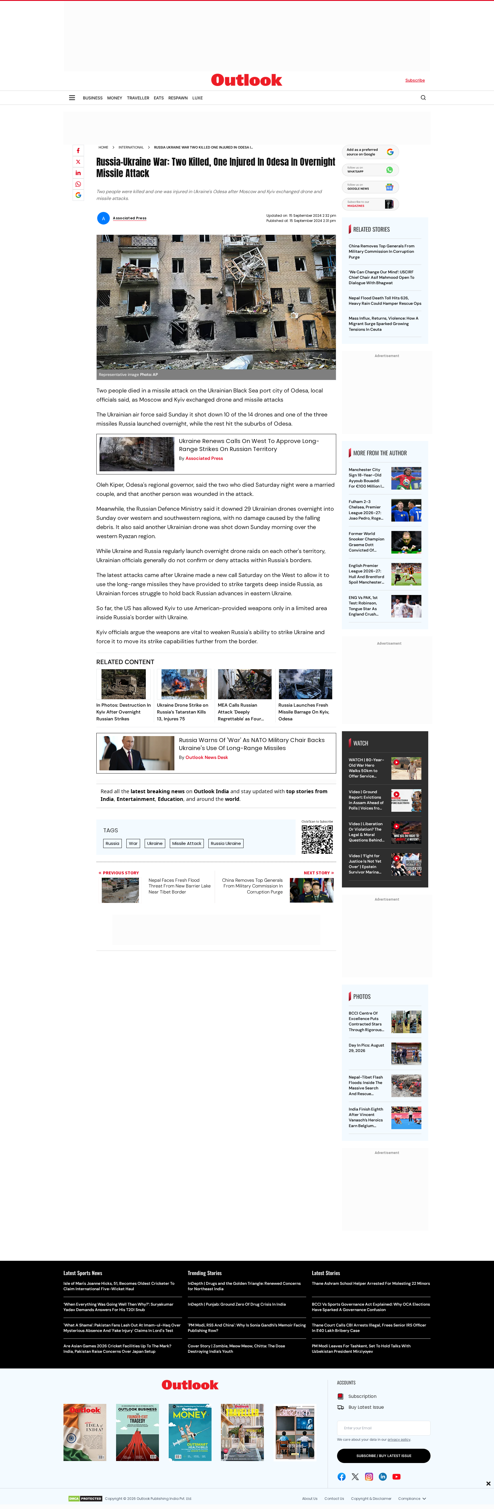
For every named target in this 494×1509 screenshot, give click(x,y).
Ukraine (155, 843)
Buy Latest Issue (366, 1407)
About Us (310, 1498)
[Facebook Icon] (341, 1476)
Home (103, 147)
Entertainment (136, 798)
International (131, 147)
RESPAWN (178, 97)
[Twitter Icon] (355, 1476)
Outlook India (211, 791)
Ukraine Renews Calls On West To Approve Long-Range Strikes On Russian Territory (249, 445)
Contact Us (334, 1498)
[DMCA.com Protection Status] (85, 1498)
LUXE (197, 97)
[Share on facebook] (78, 150)
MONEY (114, 97)
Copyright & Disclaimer (371, 1498)
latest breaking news (158, 791)
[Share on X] (78, 161)
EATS (159, 97)
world (232, 798)
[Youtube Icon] (396, 1476)
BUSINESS (93, 97)
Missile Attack (186, 843)
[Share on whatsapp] (78, 184)
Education (170, 798)
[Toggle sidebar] (72, 98)
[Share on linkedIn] (78, 172)
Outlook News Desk (207, 757)
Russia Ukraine (226, 843)
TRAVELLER (138, 97)
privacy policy (399, 1439)
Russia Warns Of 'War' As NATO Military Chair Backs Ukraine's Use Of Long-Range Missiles (252, 744)
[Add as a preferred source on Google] (78, 195)
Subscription (362, 1396)
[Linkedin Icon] (382, 1476)
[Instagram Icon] (369, 1476)
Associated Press (204, 458)
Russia (112, 843)
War (133, 843)
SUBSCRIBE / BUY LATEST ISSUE (383, 1456)
